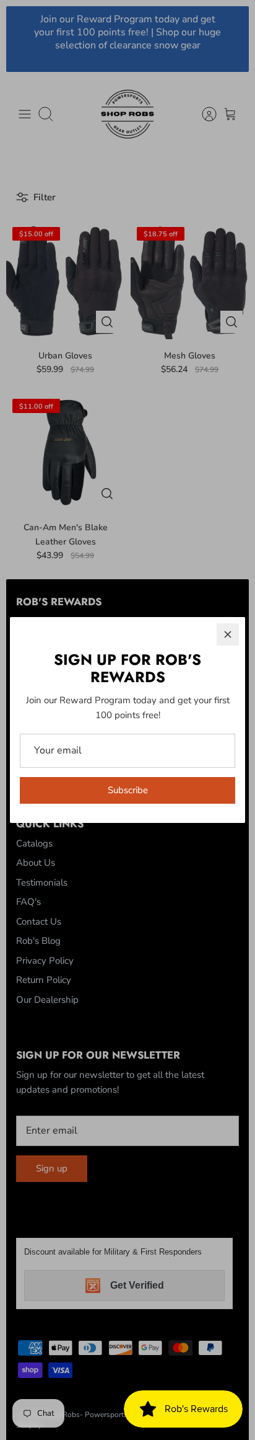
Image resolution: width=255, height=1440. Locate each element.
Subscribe (128, 790)
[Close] (228, 634)
